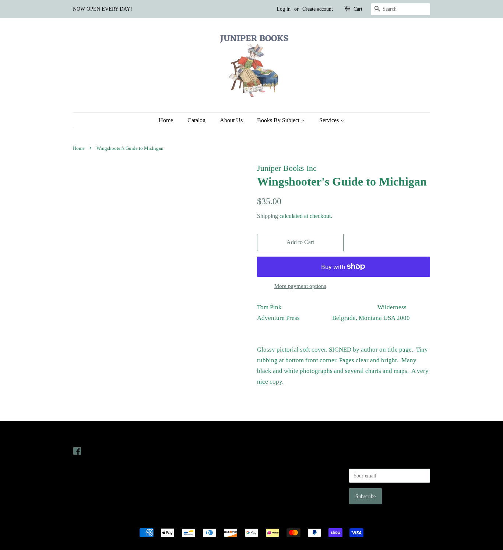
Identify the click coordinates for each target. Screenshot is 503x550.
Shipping (267, 216)
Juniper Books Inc (249, 520)
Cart (357, 9)
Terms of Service (275, 482)
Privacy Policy (272, 462)
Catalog (196, 120)
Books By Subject (279, 120)
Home (166, 120)
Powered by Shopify (292, 520)
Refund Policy (272, 472)
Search (264, 451)
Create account (317, 9)
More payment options (300, 286)
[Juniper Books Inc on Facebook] (77, 452)
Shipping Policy (274, 493)
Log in (284, 9)
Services (329, 120)
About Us (231, 120)
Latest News (180, 436)
